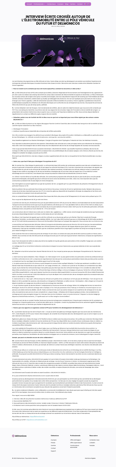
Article (63, 26)
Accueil (29, 4)
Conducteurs (51, 4)
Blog (66, 4)
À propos (60, 4)
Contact (80, 4)
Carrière (72, 4)
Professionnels (38, 4)
